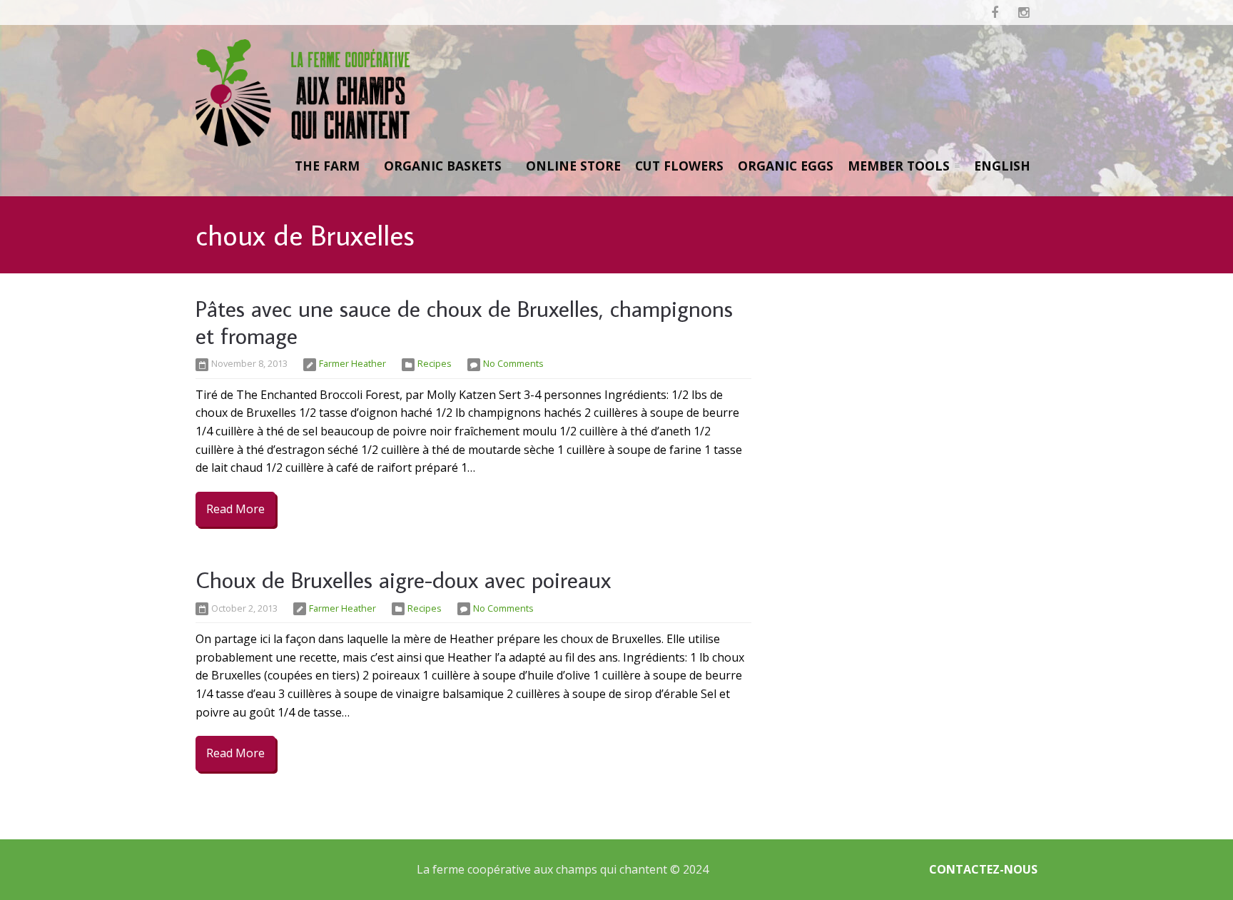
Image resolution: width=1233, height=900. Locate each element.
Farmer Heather (352, 363)
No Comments (513, 363)
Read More (235, 509)
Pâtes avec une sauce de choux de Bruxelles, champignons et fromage (464, 321)
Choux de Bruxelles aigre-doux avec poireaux (403, 580)
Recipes (434, 363)
